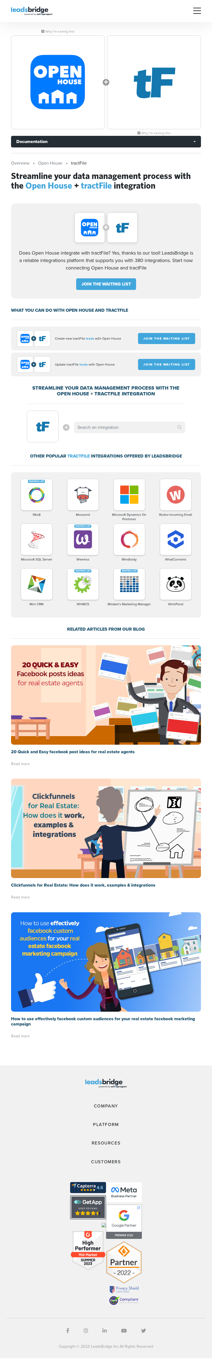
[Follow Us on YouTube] (124, 1330)
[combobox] (129, 427)
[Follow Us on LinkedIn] (104, 1330)
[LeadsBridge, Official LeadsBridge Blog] (31, 10)
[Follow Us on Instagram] (86, 1330)
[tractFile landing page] (154, 82)
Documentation (31, 141)
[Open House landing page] (58, 82)
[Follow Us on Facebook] (67, 1330)
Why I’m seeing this (59, 31)
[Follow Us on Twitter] (143, 1330)
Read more (20, 764)
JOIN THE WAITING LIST (106, 284)
